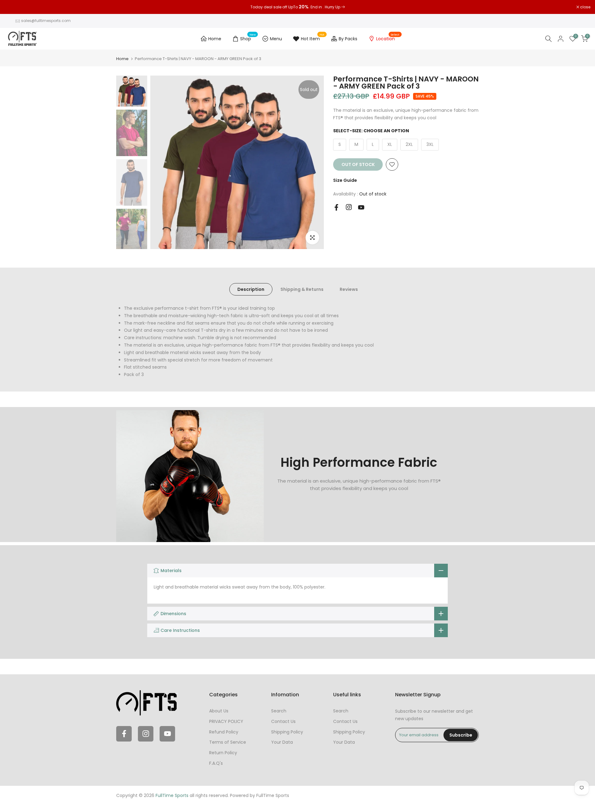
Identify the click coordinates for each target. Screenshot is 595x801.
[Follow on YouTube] (361, 207)
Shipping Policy (287, 732)
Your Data (282, 742)
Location (388, 38)
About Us (218, 711)
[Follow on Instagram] (349, 207)
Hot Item (313, 38)
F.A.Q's (216, 763)
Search (278, 711)
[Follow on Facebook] (336, 207)
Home (214, 39)
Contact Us (283, 721)
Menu (276, 39)
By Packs (348, 39)
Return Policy (223, 753)
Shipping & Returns (302, 289)
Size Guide (345, 180)
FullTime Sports (272, 795)
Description (250, 289)
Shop (248, 38)
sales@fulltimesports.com (46, 20)
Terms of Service (227, 742)
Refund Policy (223, 732)
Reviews (349, 289)
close (13, 7)
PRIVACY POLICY (226, 721)
